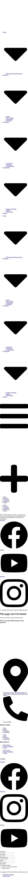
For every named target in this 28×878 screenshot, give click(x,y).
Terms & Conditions (8, 746)
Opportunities (9, 119)
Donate (8, 210)
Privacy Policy (6, 745)
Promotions (9, 120)
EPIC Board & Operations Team (14, 73)
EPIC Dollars (9, 211)
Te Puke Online (10, 166)
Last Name (2, 854)
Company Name (4, 857)
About (4, 728)
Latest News (9, 163)
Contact (5, 213)
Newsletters (9, 164)
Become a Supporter (11, 209)
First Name (2, 851)
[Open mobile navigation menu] (14, 431)
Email (1, 860)
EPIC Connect (9, 117)
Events (8, 116)
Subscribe (3, 870)
